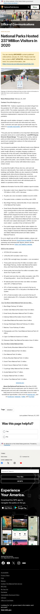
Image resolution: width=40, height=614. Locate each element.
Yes (7, 431)
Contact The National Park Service (11, 584)
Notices (3, 581)
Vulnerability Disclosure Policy (10, 595)
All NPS (20, 481)
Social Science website (24, 240)
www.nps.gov (20, 383)
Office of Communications (17, 24)
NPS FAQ (3, 586)
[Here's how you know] (20, 2)
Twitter (23, 396)
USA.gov (3, 597)
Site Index (4, 456)
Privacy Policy (5, 575)
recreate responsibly (13, 126)
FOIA (2, 578)
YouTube (31, 396)
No (7, 437)
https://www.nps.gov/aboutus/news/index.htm (18, 64)
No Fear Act (4, 589)
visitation (10, 410)
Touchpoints (7, 445)
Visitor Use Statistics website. (23, 244)
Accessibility (4, 572)
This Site (20, 477)
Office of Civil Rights (7, 600)
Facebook (11, 396)
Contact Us (25, 456)
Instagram (17, 396)
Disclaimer (4, 592)
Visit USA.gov (6, 610)
